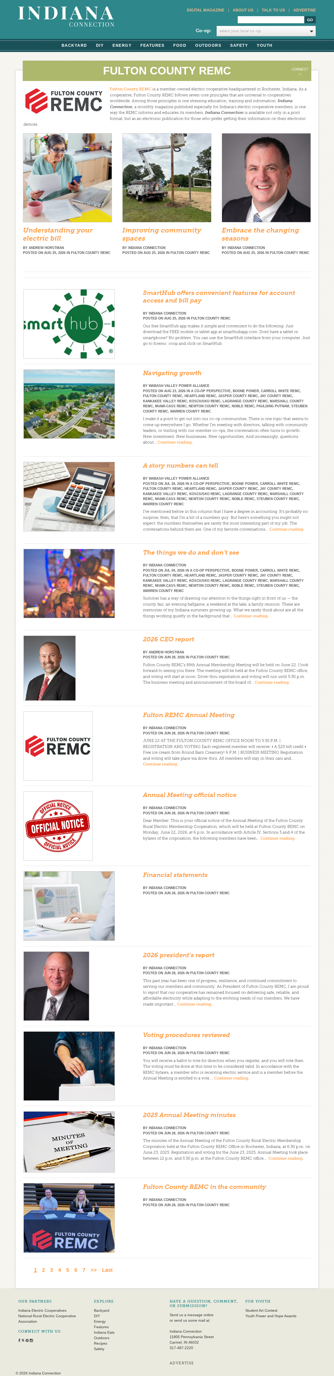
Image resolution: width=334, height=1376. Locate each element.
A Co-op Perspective (211, 391)
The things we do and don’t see (191, 552)
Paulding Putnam (273, 406)
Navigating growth (172, 373)
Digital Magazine (205, 10)
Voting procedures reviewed (186, 1035)
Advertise (304, 10)
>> (94, 1270)
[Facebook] (269, 90)
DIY (100, 45)
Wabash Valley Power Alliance (179, 386)
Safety (239, 45)
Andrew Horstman (46, 248)
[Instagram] (303, 90)
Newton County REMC (209, 406)
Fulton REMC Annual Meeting (189, 715)
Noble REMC (243, 406)
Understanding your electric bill (58, 234)
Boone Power (246, 391)
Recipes (100, 1343)
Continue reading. (175, 442)
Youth (265, 45)
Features (152, 45)
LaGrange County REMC (245, 401)
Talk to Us (273, 10)
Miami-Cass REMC (171, 406)
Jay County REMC (276, 396)
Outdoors (208, 45)
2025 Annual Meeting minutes (189, 1115)
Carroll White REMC (280, 391)
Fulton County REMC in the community (204, 1187)
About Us (243, 10)
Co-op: (203, 30)
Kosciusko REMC (204, 401)
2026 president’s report (178, 955)
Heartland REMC (200, 396)
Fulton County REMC (130, 89)
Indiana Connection (146, 248)
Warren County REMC (190, 411)
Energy (122, 45)
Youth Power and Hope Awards (270, 1316)
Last (107, 1270)
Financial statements (175, 875)
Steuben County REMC (278, 499)
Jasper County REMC (238, 396)
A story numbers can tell (180, 465)
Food (179, 45)
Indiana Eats (104, 1332)
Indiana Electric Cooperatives (42, 1310)
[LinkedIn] (292, 90)
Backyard (74, 45)
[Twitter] (280, 90)
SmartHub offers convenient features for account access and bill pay (219, 296)
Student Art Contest (261, 1310)
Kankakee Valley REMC (165, 401)
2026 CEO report (168, 639)
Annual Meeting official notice (189, 795)
